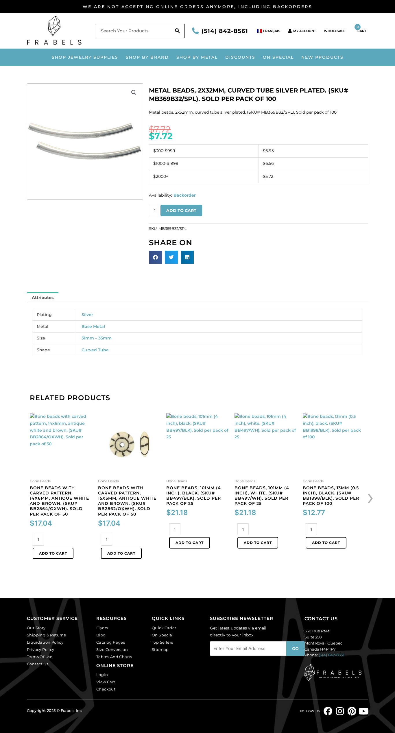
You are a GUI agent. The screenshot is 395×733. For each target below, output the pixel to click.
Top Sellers (162, 642)
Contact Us (37, 664)
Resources (111, 618)
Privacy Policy (40, 649)
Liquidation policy (45, 642)
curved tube (95, 349)
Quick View (61, 471)
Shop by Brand (147, 57)
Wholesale (334, 31)
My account (304, 31)
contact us (321, 618)
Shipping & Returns (46, 635)
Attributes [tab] (42, 297)
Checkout (105, 689)
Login (102, 674)
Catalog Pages (110, 642)
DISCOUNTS (240, 57)
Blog (101, 635)
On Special (278, 57)
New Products (322, 57)
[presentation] (370, 496)
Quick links (168, 618)
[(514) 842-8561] (195, 30)
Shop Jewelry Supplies (85, 57)
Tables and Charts (114, 656)
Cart (361, 29)
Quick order (164, 627)
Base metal (93, 326)
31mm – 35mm (97, 338)
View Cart (105, 682)
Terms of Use (40, 656)
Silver (87, 314)
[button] (134, 92)
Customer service (52, 618)
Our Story (36, 627)
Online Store (115, 665)
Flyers (102, 627)
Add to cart (181, 210)
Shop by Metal (197, 57)
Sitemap (160, 649)
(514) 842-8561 (225, 30)
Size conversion (112, 649)
